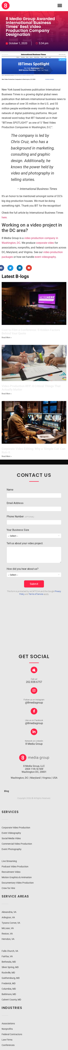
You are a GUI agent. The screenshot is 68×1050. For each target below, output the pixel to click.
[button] (60, 5)
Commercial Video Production (17, 843)
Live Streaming (9, 861)
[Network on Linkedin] (34, 732)
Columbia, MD (9, 988)
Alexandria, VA (9, 912)
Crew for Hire (8, 888)
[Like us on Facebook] (34, 711)
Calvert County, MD (11, 999)
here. (4, 217)
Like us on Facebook (34, 720)
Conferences (8, 1045)
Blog (6, 791)
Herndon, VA (8, 939)
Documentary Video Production (18, 882)
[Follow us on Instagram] (34, 690)
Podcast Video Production (15, 866)
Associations (8, 1023)
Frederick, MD (9, 983)
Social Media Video (11, 838)
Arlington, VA (8, 917)
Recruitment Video (11, 872)
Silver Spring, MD (10, 967)
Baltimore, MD (9, 994)
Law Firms (7, 1039)
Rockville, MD (8, 972)
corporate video (45, 242)
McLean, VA (8, 928)
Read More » (7, 337)
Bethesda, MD (9, 961)
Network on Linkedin (34, 741)
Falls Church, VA (10, 951)
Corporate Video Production (16, 827)
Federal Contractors (12, 1034)
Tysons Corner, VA (11, 923)
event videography (45, 256)
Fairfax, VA (7, 956)
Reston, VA (7, 933)
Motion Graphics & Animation (17, 877)
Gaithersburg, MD (11, 978)
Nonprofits (7, 1029)
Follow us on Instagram (34, 700)
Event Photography (11, 849)
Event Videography (11, 833)
